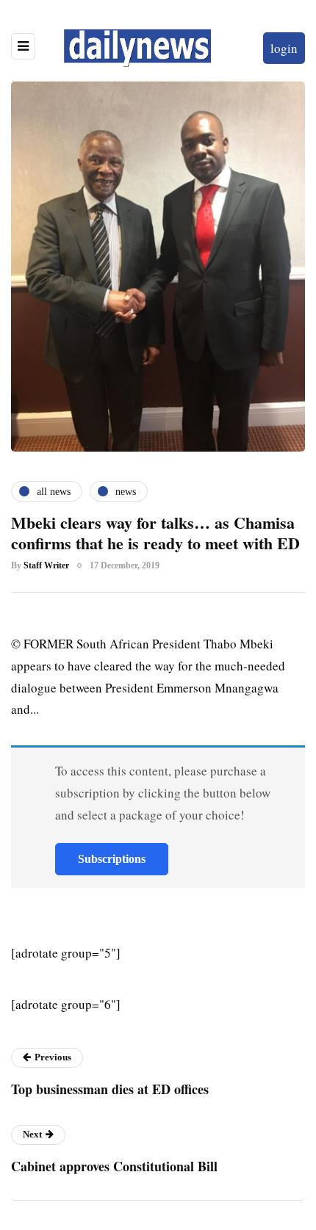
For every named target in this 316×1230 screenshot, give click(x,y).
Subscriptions (112, 859)
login (284, 48)
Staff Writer (46, 565)
